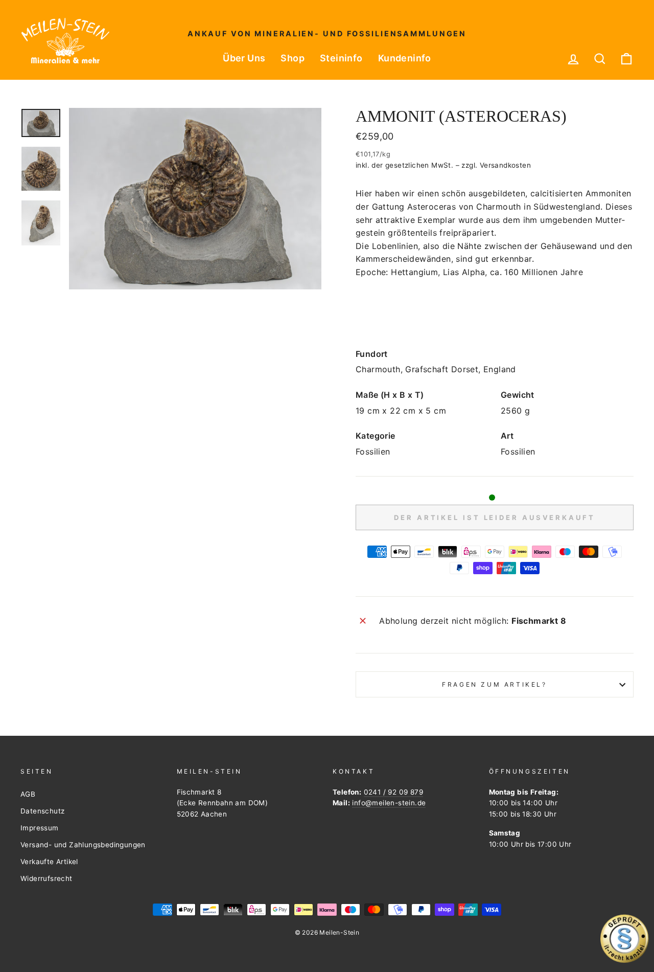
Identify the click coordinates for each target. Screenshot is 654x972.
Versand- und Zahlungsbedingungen (83, 845)
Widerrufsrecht (46, 878)
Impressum (39, 828)
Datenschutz (42, 811)
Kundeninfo (404, 58)
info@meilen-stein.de (389, 803)
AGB (27, 794)
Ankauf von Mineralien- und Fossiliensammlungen (327, 33)
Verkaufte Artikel (49, 861)
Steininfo (341, 58)
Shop (293, 58)
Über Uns (244, 58)
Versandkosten (505, 165)
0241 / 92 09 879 (393, 792)
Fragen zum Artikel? (494, 684)
